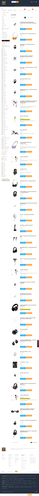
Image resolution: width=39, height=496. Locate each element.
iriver (3, 133)
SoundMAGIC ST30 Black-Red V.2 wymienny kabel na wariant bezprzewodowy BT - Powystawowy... (28, 101)
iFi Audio (4, 132)
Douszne (3, 18)
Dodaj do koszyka (29, 39)
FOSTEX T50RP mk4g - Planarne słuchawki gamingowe (28, 305)
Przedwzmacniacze (30, 486)
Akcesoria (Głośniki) (34, 482)
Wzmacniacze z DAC (35, 486)
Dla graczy (3, 21)
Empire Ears (4, 73)
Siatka (23, 17)
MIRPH (4, 93)
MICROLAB (4, 92)
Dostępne (33, 17)
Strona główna (12, 448)
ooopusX (4, 134)
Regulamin (25, 448)
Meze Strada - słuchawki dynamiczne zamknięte (27, 45)
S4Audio (4, 112)
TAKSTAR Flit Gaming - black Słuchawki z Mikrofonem (28, 384)
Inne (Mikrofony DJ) (29, 480)
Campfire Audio (5, 63)
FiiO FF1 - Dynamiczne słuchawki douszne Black (28, 236)
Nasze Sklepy (9, 466)
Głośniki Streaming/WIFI (24, 482)
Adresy (16, 460)
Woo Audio (4, 130)
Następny (36, 442)
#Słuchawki (3, 478)
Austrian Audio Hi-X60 (24, 372)
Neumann (4, 100)
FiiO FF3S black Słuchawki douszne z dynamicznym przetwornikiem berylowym (28, 23)
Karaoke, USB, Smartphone (18, 480)
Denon (4, 71)
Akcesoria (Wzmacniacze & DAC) (11, 487)
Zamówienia (22, 448)
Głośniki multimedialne (13, 482)
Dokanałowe (12, 478)
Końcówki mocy (22, 487)
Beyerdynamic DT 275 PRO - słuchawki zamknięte (27, 282)
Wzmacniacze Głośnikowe (16, 486)
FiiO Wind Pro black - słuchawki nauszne (28, 180)
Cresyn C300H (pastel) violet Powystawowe (25, 143)
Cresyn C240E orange (24, 395)
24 (34, 442)
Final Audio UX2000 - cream (25, 351)
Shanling (4, 114)
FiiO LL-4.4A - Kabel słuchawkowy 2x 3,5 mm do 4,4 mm (28, 68)
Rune (4, 111)
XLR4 (4, 174)
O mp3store (17, 449)
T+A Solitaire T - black (24, 362)
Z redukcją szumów (22, 478)
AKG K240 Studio (23, 169)
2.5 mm (4, 163)
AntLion (4, 52)
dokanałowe (5, 152)
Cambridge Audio (5, 62)
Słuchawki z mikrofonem (4, 34)
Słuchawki (4, 14)
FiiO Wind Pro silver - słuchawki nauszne (28, 33)
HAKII (4, 83)
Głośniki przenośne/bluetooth (18, 482)
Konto (32, 448)
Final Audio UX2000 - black (25, 78)
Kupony (16, 461)
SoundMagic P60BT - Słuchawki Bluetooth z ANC (28, 248)
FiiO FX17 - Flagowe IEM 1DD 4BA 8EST (27, 214)
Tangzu (4, 122)
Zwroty (34, 448)
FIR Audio (4, 75)
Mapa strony (29, 448)
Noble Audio (5, 101)
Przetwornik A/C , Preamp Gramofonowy (24, 486)
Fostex (4, 81)
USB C (4, 172)
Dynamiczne (11, 480)
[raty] (6, 40)
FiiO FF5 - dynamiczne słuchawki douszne (28, 258)
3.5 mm (4, 164)
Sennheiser (4, 113)
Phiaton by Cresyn (5, 105)
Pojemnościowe (8, 480)
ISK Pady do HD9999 (24, 329)
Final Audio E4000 (23, 129)
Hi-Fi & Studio (3, 23)
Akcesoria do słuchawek (4, 36)
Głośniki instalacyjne (8, 482)
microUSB (4, 176)
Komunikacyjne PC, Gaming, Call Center (5, 29)
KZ (3, 90)
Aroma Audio (4, 53)
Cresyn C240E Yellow (24, 156)
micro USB (4, 175)
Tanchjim (4, 121)
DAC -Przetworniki (26, 487)
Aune (4, 56)
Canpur (4, 64)
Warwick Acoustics (5, 129)
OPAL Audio (4, 102)
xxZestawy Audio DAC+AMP (4, 488)
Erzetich (4, 74)
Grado (4, 82)
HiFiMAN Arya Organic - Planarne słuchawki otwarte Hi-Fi (28, 90)
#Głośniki (3, 482)
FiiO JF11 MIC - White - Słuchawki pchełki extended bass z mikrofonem (27, 318)
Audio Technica (5, 55)
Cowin (4, 65)
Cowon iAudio (5, 66)
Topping (4, 123)
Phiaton (4, 104)
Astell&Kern (4, 54)
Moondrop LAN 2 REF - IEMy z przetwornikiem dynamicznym (28, 203)
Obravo (4, 103)
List (25, 17)
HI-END (4, 142)
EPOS (4, 72)
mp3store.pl (8, 491)
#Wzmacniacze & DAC (4, 486)
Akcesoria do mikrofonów (24, 480)
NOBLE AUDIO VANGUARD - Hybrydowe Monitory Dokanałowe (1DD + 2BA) (27, 409)
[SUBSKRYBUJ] (16, 471)
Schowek (16, 462)
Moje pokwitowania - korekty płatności (17, 459)
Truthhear (4, 124)
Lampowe (14, 480)
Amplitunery (30, 487)
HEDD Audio (4, 84)
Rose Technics (5, 110)
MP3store (4, 94)
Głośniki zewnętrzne (29, 482)
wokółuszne (5, 154)
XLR (3, 173)
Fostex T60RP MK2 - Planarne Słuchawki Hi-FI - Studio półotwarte (28, 192)
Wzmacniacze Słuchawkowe (11, 486)
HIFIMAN (4, 85)
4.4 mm (4, 166)
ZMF (3, 131)
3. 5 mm (4, 165)
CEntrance (4, 61)
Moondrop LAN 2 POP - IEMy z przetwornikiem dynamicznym (26, 294)
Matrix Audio (4, 95)
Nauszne (3, 16)
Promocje (19, 448)
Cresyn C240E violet (24, 269)
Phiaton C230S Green (24, 116)
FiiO (4, 76)
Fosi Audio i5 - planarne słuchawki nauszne (28, 420)
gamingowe (4, 153)
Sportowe (4, 145)
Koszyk (16, 448)
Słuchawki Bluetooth (4, 32)
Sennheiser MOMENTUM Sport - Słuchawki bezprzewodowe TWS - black (28, 340)
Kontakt (20, 449)
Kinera (4, 91)
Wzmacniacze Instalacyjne (17, 487)
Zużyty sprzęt (13, 449)
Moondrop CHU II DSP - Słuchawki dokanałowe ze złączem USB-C (26, 56)
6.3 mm (4, 167)
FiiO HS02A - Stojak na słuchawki (26, 225)
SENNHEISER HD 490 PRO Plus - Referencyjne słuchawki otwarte (28, 431)
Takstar (4, 120)
